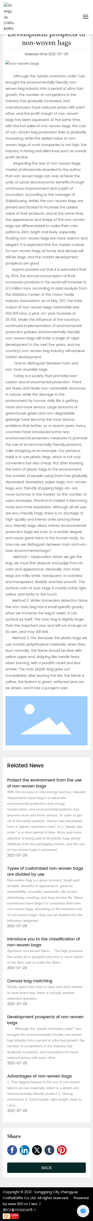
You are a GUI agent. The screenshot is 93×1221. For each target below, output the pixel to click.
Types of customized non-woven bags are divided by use (45, 871)
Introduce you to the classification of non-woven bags (43, 942)
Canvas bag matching (29, 981)
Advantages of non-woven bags (39, 1076)
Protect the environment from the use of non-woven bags (44, 783)
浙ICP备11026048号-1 (19, 1210)
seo (34, 1204)
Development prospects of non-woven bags (45, 1020)
